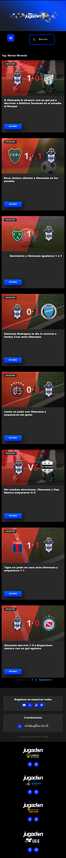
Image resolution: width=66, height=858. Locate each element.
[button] (10, 37)
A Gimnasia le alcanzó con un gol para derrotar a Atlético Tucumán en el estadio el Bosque (32, 103)
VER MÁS (13, 126)
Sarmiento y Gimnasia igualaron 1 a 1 (36, 256)
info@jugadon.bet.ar (37, 725)
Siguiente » (45, 679)
